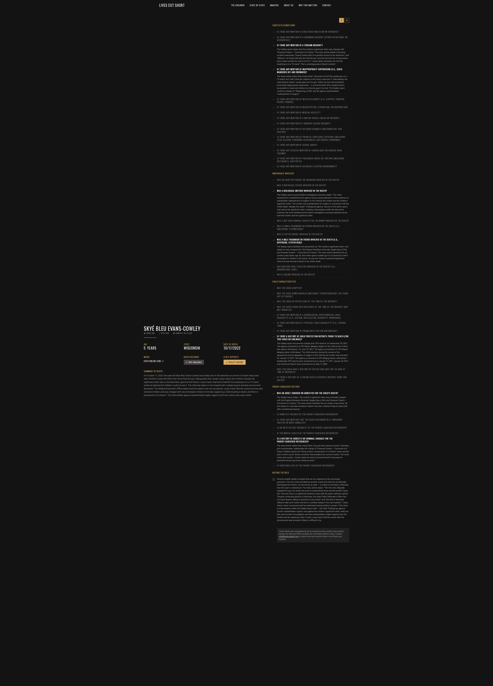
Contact (326, 5)
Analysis (274, 5)
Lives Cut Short (172, 5)
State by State (257, 5)
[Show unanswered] (341, 20)
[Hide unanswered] (347, 20)
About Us (288, 5)
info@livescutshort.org (288, 536)
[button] (149, 333)
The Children (237, 5)
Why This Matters (308, 5)
